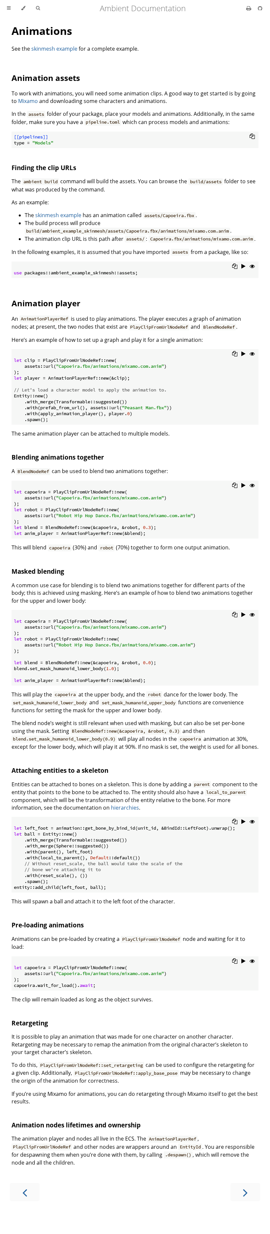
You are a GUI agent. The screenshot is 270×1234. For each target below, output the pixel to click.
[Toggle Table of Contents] (9, 8)
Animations (42, 31)
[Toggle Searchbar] (38, 8)
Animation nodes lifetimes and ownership (76, 1125)
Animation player (46, 303)
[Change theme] (23, 8)
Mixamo (28, 101)
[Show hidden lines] (252, 266)
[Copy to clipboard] (252, 136)
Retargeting (30, 1023)
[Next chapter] (245, 1192)
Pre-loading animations (48, 925)
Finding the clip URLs (44, 168)
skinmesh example (54, 48)
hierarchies (125, 807)
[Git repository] (260, 8)
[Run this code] (243, 266)
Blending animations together (58, 457)
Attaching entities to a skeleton (60, 770)
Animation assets (46, 77)
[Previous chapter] (25, 1192)
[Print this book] (249, 8)
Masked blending (38, 571)
